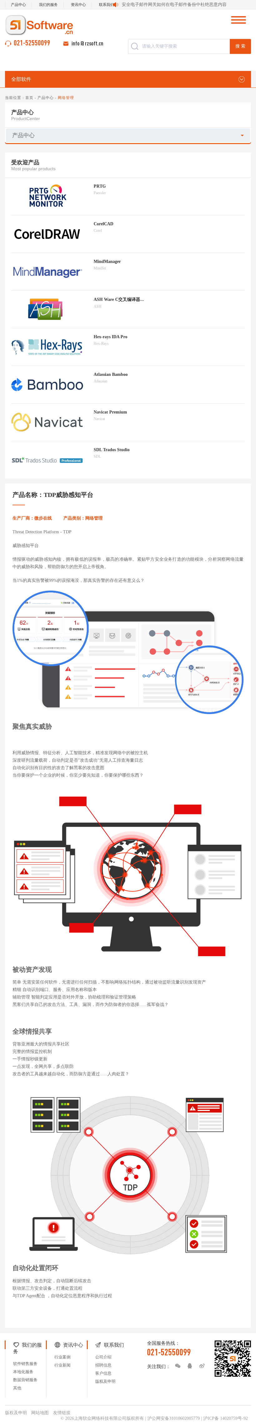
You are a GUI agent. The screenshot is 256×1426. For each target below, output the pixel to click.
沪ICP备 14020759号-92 (225, 1418)
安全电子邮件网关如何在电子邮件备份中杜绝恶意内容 (174, 4)
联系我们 (106, 4)
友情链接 (62, 1412)
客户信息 (103, 1373)
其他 (17, 1388)
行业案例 (62, 1357)
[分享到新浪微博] (200, 1366)
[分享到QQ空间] (188, 1366)
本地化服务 (23, 1371)
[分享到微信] (176, 1366)
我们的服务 (48, 4)
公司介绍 (103, 1357)
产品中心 (18, 4)
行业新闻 (62, 1365)
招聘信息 (103, 1365)
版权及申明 (105, 1381)
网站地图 (40, 1412)
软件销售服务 (25, 1363)
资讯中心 (78, 4)
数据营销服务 (25, 1379)
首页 (29, 98)
